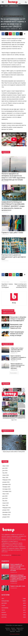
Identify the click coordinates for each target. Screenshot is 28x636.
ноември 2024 (6, 514)
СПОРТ (6, 6)
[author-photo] (14, 300)
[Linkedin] (17, 33)
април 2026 (5, 475)
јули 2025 (4, 496)
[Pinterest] (10, 33)
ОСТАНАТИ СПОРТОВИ (18, 16)
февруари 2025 (6, 507)
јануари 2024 (5, 517)
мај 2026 (4, 473)
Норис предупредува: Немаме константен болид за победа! (17, 333)
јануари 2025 (5, 510)
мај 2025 (4, 500)
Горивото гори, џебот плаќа (12, 232)
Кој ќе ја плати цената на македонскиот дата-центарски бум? (14, 257)
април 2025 (5, 503)
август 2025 (5, 493)
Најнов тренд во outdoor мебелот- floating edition (14, 451)
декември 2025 (6, 484)
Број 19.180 (14, 419)
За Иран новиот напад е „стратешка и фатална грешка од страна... (17, 349)
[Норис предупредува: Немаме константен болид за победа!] (5, 333)
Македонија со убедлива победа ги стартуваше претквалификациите (18, 318)
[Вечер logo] (14, 2)
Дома (2, 6)
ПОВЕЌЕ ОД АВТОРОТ (8, 313)
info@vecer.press (16, 555)
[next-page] (5, 339)
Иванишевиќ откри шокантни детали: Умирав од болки (16, 326)
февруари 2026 (6, 480)
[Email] (21, 33)
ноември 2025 (6, 486)
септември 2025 (6, 491)
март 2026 (5, 477)
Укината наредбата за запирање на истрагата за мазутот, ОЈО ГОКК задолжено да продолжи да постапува (18, 567)
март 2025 (5, 505)
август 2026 (5, 466)
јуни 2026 (5, 470)
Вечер (8, 28)
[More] (24, 33)
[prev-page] (3, 339)
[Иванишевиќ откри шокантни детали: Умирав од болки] (5, 326)
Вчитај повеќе (13, 373)
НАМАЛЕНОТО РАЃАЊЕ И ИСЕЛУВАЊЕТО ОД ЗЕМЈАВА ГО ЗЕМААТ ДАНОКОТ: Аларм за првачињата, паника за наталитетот (13, 206)
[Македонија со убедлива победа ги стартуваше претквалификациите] (5, 319)
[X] (6, 33)
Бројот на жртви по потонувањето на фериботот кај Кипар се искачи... (18, 357)
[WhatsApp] (13, 33)
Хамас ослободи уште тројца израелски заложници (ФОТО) (20, 285)
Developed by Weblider (15, 634)
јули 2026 (4, 468)
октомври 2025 (6, 489)
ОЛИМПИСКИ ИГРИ (13, 6)
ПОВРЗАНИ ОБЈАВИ (7, 310)
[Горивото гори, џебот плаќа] (5, 588)
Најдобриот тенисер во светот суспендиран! (7, 285)
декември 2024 (6, 512)
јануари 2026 (5, 482)
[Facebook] (3, 33)
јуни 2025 (5, 498)
